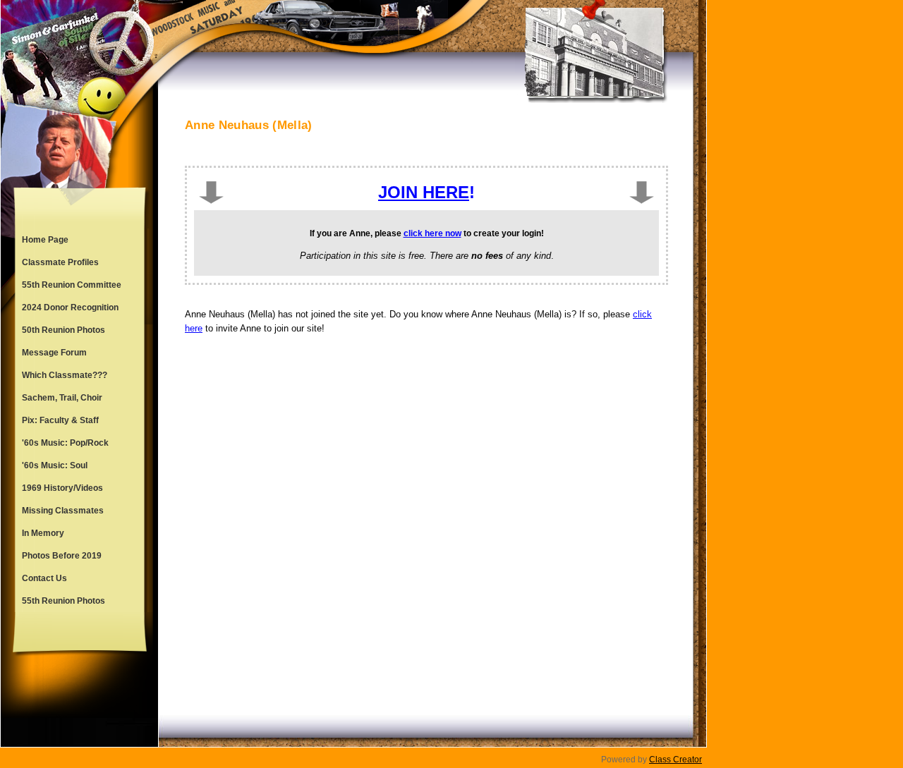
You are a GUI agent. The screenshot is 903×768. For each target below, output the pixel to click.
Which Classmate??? (64, 375)
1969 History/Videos (62, 488)
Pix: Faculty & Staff (60, 420)
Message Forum (54, 353)
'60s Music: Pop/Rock (65, 443)
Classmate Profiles (60, 262)
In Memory (43, 533)
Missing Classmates (63, 511)
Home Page (45, 240)
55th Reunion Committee (71, 285)
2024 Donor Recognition (70, 307)
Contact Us (44, 578)
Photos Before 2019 (62, 556)
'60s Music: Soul (54, 465)
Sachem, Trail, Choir (62, 398)
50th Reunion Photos (63, 330)
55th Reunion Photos (63, 601)
